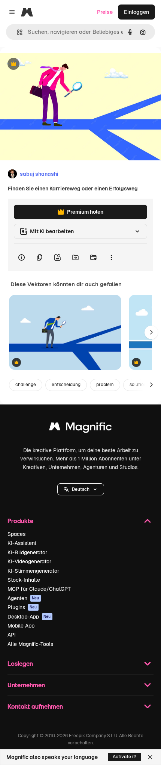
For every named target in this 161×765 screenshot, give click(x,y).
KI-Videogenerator (29, 561)
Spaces (16, 534)
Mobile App (20, 625)
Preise (105, 12)
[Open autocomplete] (16, 32)
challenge (25, 385)
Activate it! (124, 757)
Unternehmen (26, 685)
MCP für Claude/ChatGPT (39, 588)
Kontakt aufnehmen (35, 706)
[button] (80, 489)
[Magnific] (80, 428)
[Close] (150, 757)
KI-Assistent (21, 543)
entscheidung (66, 385)
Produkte (20, 521)
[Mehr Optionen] (111, 257)
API (11, 634)
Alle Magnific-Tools (30, 644)
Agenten (23, 598)
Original (47, 64)
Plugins (22, 607)
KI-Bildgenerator (27, 552)
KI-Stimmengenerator (33, 570)
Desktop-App (29, 616)
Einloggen (136, 12)
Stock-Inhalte (23, 579)
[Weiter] (151, 332)
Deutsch (80, 489)
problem (105, 385)
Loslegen (20, 663)
